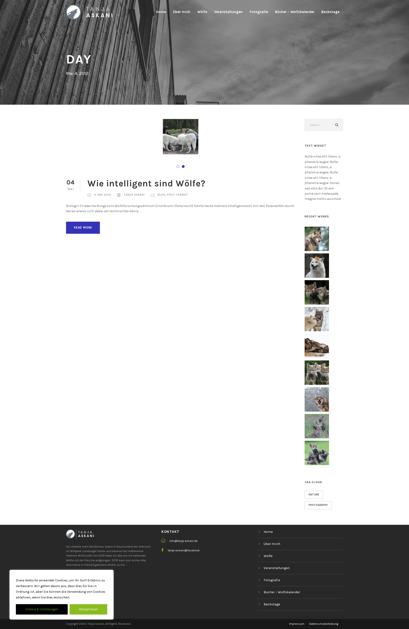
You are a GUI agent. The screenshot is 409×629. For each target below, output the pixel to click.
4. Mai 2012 (102, 194)
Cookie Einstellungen (41, 609)
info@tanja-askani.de (183, 541)
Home (161, 12)
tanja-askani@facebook (184, 550)
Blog (161, 194)
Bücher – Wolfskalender (294, 12)
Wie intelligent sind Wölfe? (146, 183)
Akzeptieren (88, 609)
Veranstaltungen (228, 12)
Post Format (177, 194)
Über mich (181, 12)
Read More (83, 227)
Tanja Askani (134, 194)
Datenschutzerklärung (323, 623)
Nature (314, 494)
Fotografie (259, 12)
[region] (61, 595)
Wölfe (202, 12)
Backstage (330, 12)
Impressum (296, 623)
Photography (318, 505)
